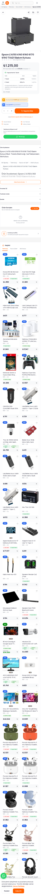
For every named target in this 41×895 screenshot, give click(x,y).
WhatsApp (22, 136)
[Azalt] (4, 111)
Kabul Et (18, 891)
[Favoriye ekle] (38, 12)
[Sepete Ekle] (17, 282)
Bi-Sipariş (4, 7)
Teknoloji (11, 7)
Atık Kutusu (27, 7)
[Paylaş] (28, 12)
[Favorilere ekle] (17, 254)
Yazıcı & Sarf (19, 7)
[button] (4, 876)
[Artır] (11, 111)
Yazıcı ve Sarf (23, 163)
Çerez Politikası (18, 886)
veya (20, 117)
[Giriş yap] (37, 3)
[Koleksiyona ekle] (33, 12)
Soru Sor (36, 208)
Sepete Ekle (28, 111)
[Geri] (3, 12)
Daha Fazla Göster (19, 182)
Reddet (6, 891)
